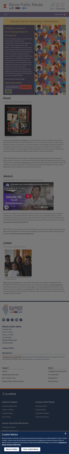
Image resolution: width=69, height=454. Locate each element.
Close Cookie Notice (30, 449)
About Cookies (11, 449)
